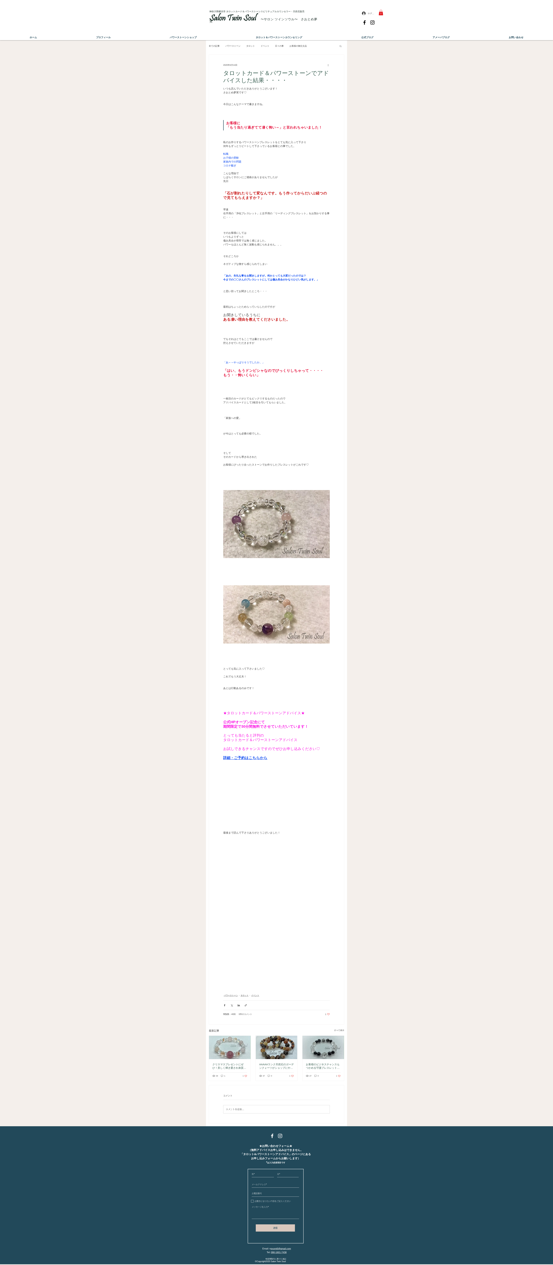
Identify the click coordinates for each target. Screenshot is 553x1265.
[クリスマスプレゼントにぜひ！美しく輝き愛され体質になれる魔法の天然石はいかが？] (230, 1047)
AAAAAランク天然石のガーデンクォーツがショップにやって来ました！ (276, 1066)
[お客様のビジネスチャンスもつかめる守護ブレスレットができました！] (323, 1047)
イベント (265, 46)
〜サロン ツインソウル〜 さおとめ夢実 (263, 20)
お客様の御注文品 (298, 46)
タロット (250, 46)
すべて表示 (339, 1030)
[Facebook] (364, 22)
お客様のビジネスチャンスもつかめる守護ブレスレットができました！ (323, 1066)
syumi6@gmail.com (281, 1248)
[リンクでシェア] (245, 1005)
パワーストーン (232, 46)
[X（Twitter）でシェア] (231, 1005)
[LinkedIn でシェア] (238, 1005)
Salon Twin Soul (233, 18)
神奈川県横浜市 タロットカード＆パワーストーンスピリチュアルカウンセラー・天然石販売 (256, 11)
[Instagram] (372, 22)
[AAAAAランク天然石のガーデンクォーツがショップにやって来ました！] (276, 1047)
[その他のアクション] (328, 65)
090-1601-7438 (279, 1252)
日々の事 (279, 46)
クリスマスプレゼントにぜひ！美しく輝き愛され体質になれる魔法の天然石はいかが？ (229, 1066)
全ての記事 (214, 46)
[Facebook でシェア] (224, 1005)
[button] (381, 12)
